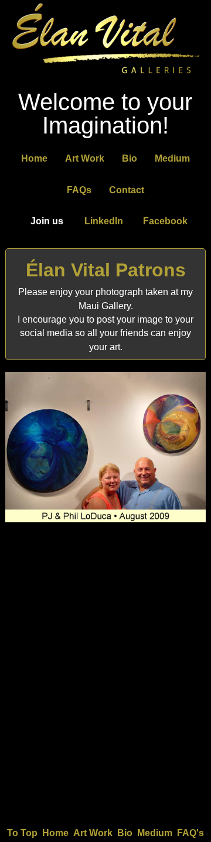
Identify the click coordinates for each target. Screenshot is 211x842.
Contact (126, 190)
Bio (129, 158)
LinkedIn (103, 221)
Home (34, 158)
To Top (22, 833)
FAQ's (190, 833)
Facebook (165, 221)
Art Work (84, 158)
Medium (172, 158)
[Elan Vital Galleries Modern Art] (105, 75)
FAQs (79, 190)
